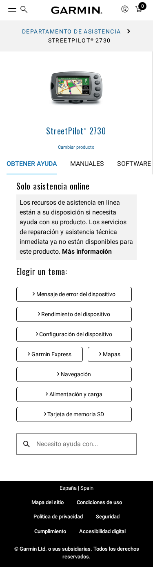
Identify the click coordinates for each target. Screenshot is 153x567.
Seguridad (108, 516)
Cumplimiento (50, 531)
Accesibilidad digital (102, 531)
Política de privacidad (58, 516)
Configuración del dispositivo (75, 334)
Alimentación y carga (75, 394)
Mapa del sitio (47, 502)
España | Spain (76, 488)
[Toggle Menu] (5, 8)
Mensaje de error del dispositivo (75, 294)
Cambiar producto (76, 147)
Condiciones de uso (99, 502)
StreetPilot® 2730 (76, 131)
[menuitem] (24, 10)
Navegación (75, 374)
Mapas (111, 354)
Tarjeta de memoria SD (75, 414)
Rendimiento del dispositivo (75, 314)
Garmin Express (50, 354)
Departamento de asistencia (71, 31)
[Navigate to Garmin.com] (76, 10)
